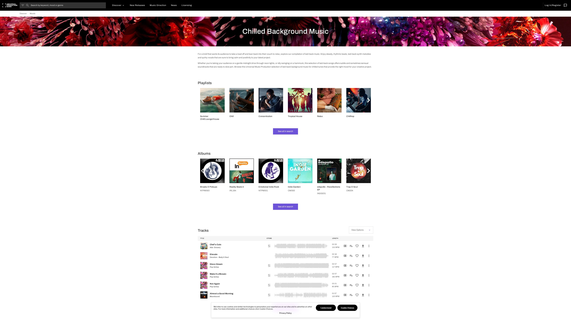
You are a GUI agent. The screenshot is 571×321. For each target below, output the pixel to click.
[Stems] (269, 246)
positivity (247, 57)
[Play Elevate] (203, 255)
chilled (315, 67)
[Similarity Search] (345, 246)
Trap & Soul (352, 187)
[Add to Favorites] (357, 246)
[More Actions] (369, 246)
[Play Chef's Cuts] (203, 246)
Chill (231, 116)
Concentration (265, 116)
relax (277, 54)
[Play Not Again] (203, 285)
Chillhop (350, 116)
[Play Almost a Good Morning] (203, 295)
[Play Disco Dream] (203, 265)
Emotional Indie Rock (269, 187)
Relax (320, 116)
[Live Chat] (565, 5)
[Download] (363, 246)
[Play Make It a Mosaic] (203, 275)
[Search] (27, 5)
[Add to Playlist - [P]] (351, 246)
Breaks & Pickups (208, 187)
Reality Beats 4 (236, 187)
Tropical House (295, 116)
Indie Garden (294, 187)
